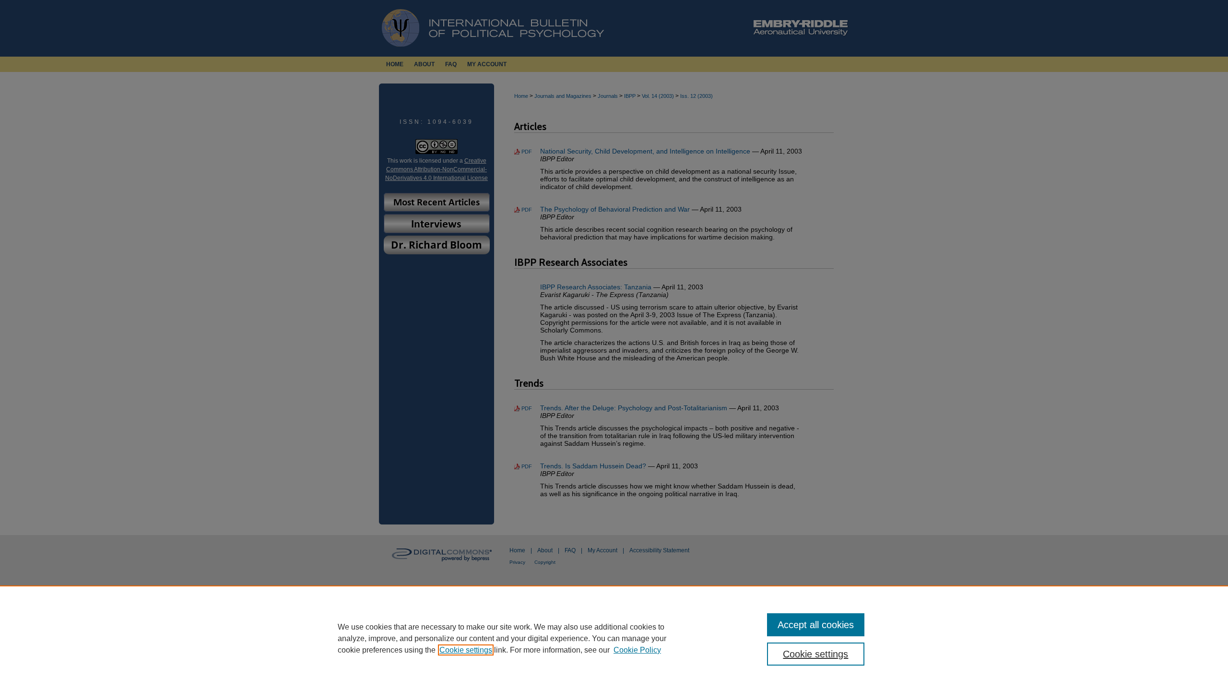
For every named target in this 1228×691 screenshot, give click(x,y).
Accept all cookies (816, 625)
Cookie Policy (637, 650)
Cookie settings (465, 650)
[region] (614, 638)
